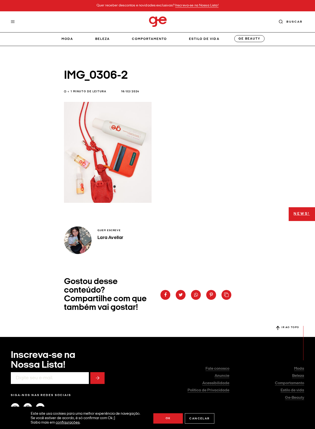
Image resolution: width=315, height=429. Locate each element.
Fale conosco (217, 369)
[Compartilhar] (165, 295)
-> (97, 378)
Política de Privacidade (208, 390)
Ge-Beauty (294, 398)
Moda (67, 39)
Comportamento (149, 39)
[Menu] (13, 22)
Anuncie (222, 376)
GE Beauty (249, 38)
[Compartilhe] (226, 295)
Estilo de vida (204, 39)
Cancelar (199, 418)
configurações (68, 423)
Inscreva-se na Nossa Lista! (197, 5)
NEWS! (302, 214)
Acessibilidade (215, 383)
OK (168, 418)
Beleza (102, 39)
